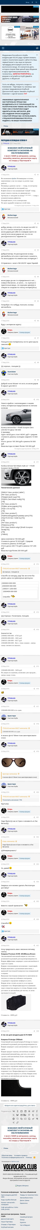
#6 (38, 321)
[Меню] (3, 48)
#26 (37, 919)
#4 (38, 277)
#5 (38, 301)
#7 (38, 338)
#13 (37, 612)
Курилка (23, 1222)
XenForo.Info (15, 1161)
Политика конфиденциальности (13, 1157)
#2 (38, 223)
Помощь (29, 1157)
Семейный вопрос (26, 1217)
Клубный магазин (7, 1227)
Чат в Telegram (25, 1225)
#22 (37, 837)
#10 (37, 399)
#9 (38, 380)
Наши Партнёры (7, 1222)
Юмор (22, 1220)
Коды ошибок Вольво (8, 1200)
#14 (37, 629)
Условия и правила (20, 1155)
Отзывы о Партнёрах (8, 1224)
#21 (37, 817)
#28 (37, 1031)
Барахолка (23, 1203)
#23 (37, 864)
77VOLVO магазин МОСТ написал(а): (15, 568)
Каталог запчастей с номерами (8, 1203)
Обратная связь (7, 1155)
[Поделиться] (35, 174)
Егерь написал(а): (9, 841)
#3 (38, 250)
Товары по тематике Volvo (29, 1195)
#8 (38, 362)
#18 (37, 724)
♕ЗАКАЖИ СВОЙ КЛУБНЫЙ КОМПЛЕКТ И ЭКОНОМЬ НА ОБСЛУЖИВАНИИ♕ (20, 150)
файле (14, 178)
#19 (37, 751)
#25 (37, 901)
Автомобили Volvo (26, 1198)
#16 (37, 689)
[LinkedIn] (21, 1115)
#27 (37, 945)
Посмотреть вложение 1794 (12, 800)
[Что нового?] (32, 2)
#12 (37, 564)
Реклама (36, 6)
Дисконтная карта (7, 1219)
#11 (37, 462)
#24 (37, 882)
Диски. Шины (24, 1200)
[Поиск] (36, 2)
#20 (37, 792)
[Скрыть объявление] (37, 55)
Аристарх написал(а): (10, 774)
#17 (37, 706)
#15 (37, 666)
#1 (38, 175)
